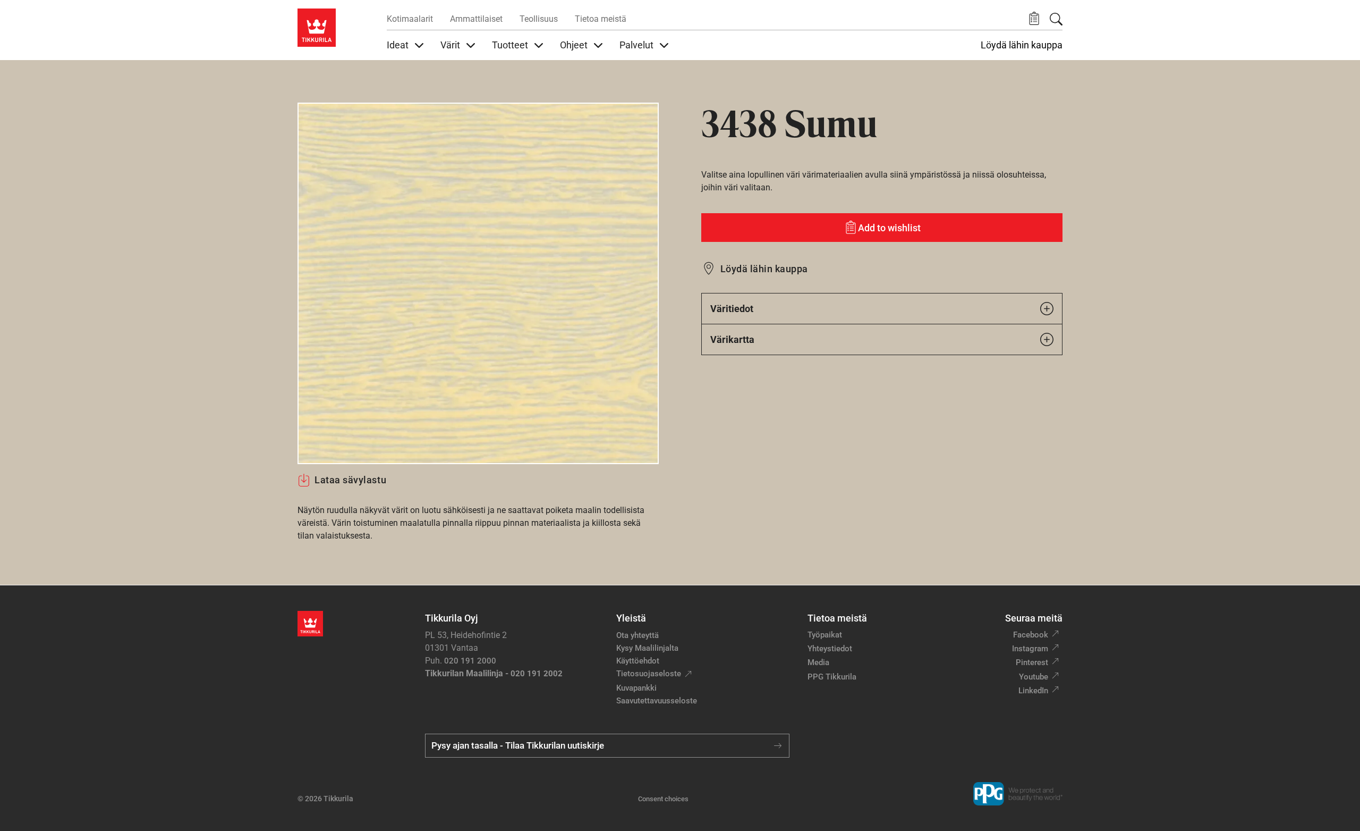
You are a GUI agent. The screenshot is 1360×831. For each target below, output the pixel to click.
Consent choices (663, 799)
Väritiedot (731, 308)
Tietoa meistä (600, 19)
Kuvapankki (636, 688)
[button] (1034, 19)
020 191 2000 (470, 661)
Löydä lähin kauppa (1021, 45)
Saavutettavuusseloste (656, 701)
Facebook (1030, 635)
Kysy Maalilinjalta (647, 648)
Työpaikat (825, 635)
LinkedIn (1033, 690)
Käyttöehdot (637, 661)
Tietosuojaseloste (648, 673)
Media (818, 662)
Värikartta (732, 339)
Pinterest (1032, 662)
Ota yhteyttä (637, 635)
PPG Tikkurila (832, 677)
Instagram (1030, 648)
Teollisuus (539, 19)
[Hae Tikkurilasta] (1056, 19)
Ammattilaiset (476, 19)
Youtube (1033, 677)
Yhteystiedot (830, 648)
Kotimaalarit (410, 19)
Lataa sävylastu (350, 479)
